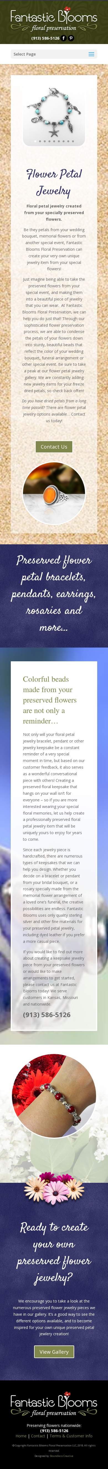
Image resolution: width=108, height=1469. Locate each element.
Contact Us (54, 446)
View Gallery (54, 1351)
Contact (38, 1435)
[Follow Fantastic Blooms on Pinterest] (71, 38)
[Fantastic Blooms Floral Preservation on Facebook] (63, 38)
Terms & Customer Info (71, 1435)
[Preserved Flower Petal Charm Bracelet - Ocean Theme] (54, 144)
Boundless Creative (61, 1456)
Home (21, 1435)
